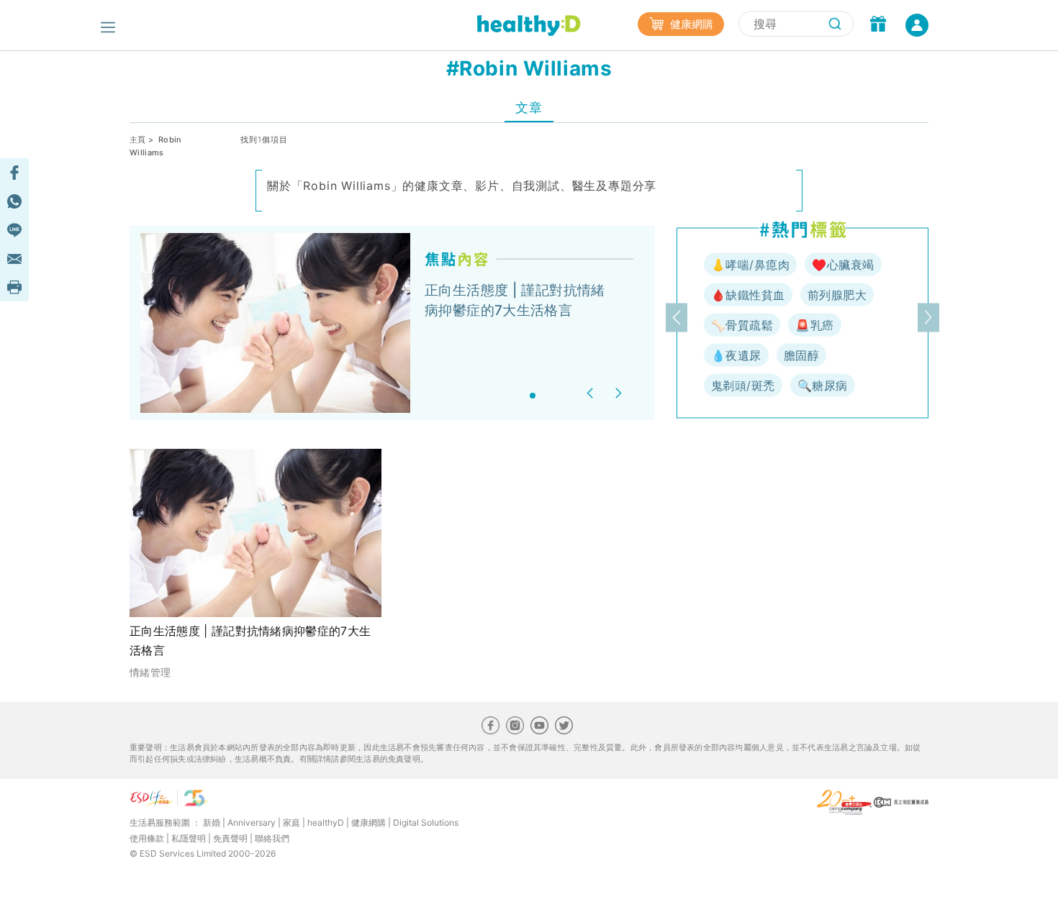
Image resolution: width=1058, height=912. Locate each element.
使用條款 (147, 838)
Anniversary (251, 822)
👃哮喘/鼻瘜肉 (750, 264)
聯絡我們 (272, 838)
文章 (528, 107)
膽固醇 (801, 355)
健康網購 (690, 24)
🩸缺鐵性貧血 (748, 295)
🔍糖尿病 (822, 385)
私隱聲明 (188, 838)
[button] (592, 393)
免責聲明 (230, 838)
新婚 (211, 822)
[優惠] (878, 25)
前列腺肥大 (837, 295)
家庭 (291, 822)
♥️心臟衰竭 (843, 264)
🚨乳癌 (814, 325)
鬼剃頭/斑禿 (743, 385)
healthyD (325, 822)
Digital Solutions (425, 822)
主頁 (138, 139)
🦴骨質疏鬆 (742, 325)
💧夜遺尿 (736, 355)
